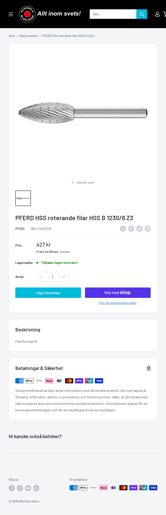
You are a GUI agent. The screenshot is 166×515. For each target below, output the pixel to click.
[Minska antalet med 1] (41, 276)
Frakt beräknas (47, 251)
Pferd (19, 229)
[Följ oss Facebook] (12, 488)
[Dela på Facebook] (123, 228)
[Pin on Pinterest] (131, 228)
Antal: (20, 276)
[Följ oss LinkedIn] (36, 488)
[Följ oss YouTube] (28, 488)
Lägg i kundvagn (48, 293)
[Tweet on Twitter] (139, 228)
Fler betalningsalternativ (118, 303)
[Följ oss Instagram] (20, 488)
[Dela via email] (148, 228)
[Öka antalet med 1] (64, 276)
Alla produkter (28, 36)
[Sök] (141, 14)
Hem (12, 36)
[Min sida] (157, 14)
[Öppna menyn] (11, 14)
